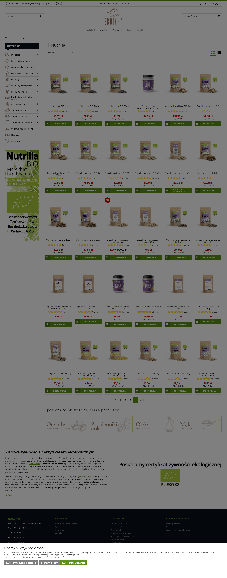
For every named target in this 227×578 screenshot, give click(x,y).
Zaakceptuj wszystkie (73, 563)
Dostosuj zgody (49, 563)
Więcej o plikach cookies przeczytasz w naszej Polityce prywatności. (35, 557)
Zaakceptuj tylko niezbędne (21, 563)
